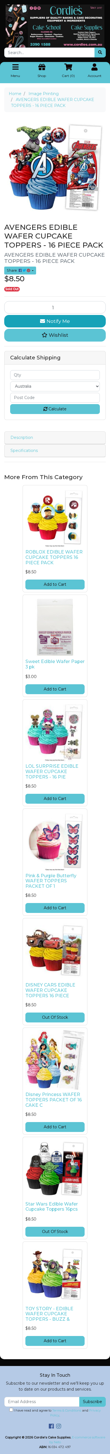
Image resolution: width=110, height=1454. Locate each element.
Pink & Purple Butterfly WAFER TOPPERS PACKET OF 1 (50, 881)
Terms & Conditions (66, 1410)
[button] (55, 335)
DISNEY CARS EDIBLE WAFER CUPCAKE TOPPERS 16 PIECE (50, 990)
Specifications (24, 450)
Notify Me (57, 321)
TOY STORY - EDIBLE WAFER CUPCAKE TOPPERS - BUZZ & (49, 1314)
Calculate (57, 408)
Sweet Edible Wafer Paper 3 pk (55, 664)
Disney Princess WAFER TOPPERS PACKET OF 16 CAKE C (53, 1100)
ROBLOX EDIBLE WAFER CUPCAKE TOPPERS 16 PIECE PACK (54, 557)
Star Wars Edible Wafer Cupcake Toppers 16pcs (51, 1206)
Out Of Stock (55, 1017)
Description (21, 437)
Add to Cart (55, 584)
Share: (13, 270)
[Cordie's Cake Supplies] (55, 25)
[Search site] (100, 52)
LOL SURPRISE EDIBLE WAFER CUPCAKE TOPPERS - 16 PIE (51, 772)
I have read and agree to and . (57, 1412)
